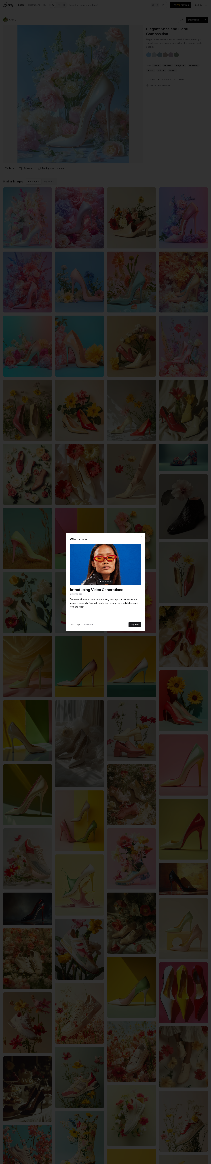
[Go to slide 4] (108, 581)
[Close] (142, 536)
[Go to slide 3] (105, 581)
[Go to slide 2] (103, 581)
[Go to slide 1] (100, 581)
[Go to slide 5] (110, 581)
